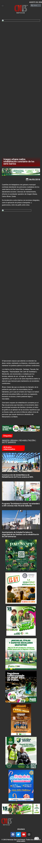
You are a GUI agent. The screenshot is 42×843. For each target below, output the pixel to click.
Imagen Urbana (10, 440)
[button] (2, 5)
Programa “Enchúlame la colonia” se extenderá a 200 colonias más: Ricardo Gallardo (21, 505)
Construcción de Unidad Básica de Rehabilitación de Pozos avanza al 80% (17, 476)
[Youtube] (23, 834)
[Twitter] (18, 834)
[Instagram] (29, 834)
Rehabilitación (27, 440)
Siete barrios (9, 442)
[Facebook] (13, 834)
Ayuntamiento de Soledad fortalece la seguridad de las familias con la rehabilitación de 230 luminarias (20, 534)
